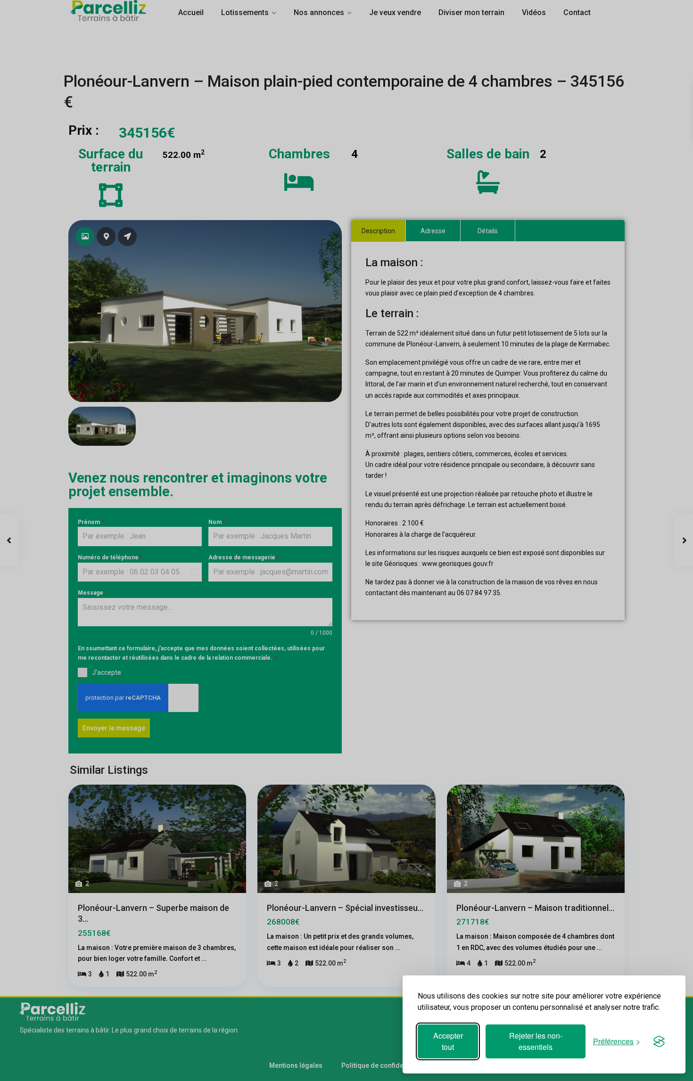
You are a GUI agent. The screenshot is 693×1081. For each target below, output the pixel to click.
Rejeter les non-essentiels (535, 1041)
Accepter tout (448, 1041)
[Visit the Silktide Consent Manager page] (659, 1041)
